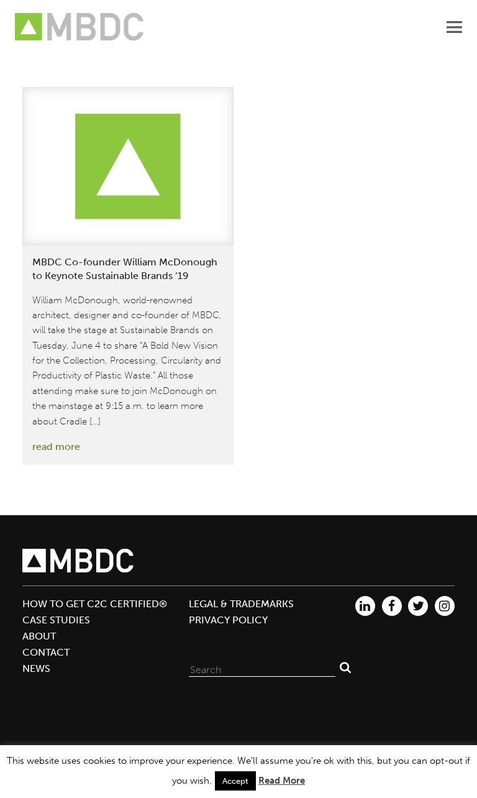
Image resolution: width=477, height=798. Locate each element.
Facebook (392, 606)
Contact (46, 652)
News (36, 668)
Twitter (418, 606)
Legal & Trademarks (241, 604)
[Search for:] (262, 667)
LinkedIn (365, 606)
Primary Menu (454, 27)
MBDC (80, 27)
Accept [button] (235, 781)
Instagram (445, 606)
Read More (281, 780)
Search (345, 667)
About (39, 636)
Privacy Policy (228, 620)
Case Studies (56, 620)
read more (56, 446)
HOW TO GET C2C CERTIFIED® (94, 604)
